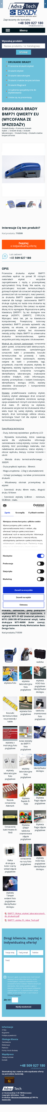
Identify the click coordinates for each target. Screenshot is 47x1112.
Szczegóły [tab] (20, 512)
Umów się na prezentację (20, 97)
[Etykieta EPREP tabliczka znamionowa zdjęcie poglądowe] (25, 822)
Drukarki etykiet (15, 70)
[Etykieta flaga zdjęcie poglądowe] (40, 795)
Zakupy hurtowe (7, 1057)
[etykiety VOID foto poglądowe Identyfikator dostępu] (40, 855)
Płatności (5, 1048)
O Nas (4, 1030)
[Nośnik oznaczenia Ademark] (10, 797)
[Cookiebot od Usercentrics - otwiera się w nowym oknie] (33, 505)
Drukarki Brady (8, 128)
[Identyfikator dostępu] (40, 765)
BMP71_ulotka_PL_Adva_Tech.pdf (23, 920)
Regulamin (5, 1033)
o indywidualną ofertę (23, 244)
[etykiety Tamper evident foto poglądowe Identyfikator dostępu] (10, 890)
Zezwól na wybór (23, 597)
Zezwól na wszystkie (24, 590)
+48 (20, 258)
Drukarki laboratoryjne (19, 75)
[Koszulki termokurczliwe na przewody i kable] (10, 710)
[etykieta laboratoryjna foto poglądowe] (25, 678)
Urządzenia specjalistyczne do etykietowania (22, 91)
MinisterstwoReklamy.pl (21, 1097)
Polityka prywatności (9, 1035)
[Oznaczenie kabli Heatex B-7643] (10, 824)
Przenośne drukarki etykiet (21, 66)
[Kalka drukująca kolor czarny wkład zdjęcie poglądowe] (10, 857)
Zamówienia (6, 1042)
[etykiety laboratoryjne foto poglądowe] (10, 768)
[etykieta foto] (10, 680)
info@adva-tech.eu (36, 26)
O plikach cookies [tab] (36, 512)
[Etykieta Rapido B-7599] (25, 796)
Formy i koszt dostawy (10, 1050)
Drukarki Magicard (17, 85)
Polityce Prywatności (14, 995)
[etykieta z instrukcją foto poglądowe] (10, 740)
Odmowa (23, 605)
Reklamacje (6, 1045)
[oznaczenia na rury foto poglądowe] (25, 856)
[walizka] (40, 659)
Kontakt (4, 1060)
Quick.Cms (6, 1099)
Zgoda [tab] (7, 512)
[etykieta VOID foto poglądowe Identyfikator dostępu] (40, 678)
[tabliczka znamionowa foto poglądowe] (40, 708)
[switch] (40, 564)
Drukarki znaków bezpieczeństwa (24, 80)
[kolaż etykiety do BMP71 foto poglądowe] (25, 738)
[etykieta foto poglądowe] (25, 708)
